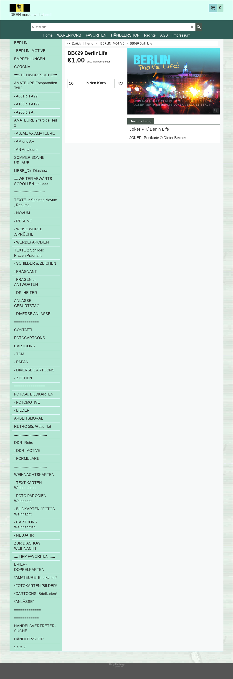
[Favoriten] (120, 83)
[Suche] (198, 27)
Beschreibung (141, 121)
